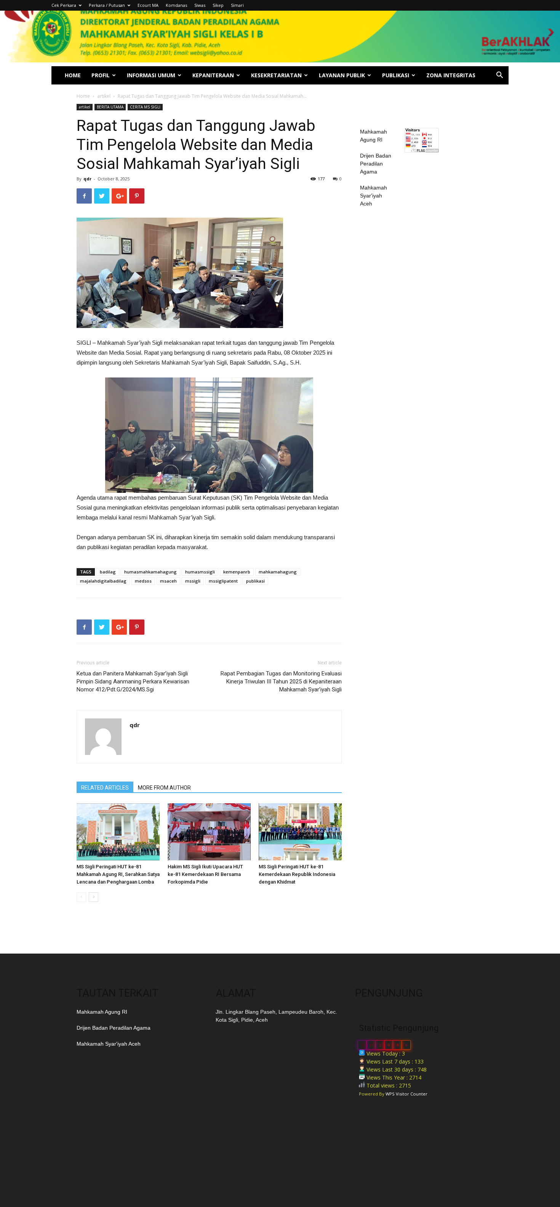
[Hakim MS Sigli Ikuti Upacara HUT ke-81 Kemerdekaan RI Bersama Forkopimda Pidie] (209, 831)
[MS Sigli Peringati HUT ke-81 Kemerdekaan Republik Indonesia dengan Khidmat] (300, 831)
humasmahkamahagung (150, 572)
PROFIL (100, 75)
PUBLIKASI (395, 75)
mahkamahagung (278, 572)
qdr (87, 179)
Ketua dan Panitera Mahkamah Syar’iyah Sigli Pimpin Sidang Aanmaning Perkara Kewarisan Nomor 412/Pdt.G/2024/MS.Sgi (133, 681)
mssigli (192, 581)
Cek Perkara (63, 5)
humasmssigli (200, 572)
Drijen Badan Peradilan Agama (375, 164)
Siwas (199, 5)
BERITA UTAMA (110, 107)
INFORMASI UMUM (151, 75)
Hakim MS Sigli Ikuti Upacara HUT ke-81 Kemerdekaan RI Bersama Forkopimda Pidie (205, 874)
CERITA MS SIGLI (145, 107)
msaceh (168, 581)
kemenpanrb (236, 572)
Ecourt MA (148, 5)
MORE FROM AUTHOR (164, 788)
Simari (237, 5)
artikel (103, 96)
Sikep (218, 5)
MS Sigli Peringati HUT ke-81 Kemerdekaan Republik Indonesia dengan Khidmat (297, 874)
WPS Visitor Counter (406, 1094)
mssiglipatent (223, 581)
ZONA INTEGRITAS (450, 75)
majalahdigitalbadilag (103, 581)
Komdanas (176, 5)
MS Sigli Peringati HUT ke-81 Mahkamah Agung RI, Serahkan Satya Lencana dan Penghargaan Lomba (118, 874)
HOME (73, 75)
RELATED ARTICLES (105, 788)
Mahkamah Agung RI (102, 1012)
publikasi (255, 581)
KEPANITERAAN (213, 75)
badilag (108, 572)
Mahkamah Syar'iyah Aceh (373, 196)
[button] (499, 76)
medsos (143, 581)
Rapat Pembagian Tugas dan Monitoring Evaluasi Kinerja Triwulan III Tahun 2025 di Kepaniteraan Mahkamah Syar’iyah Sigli (281, 681)
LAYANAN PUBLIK (342, 75)
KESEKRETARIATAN (276, 75)
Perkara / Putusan (107, 5)
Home (83, 96)
